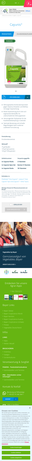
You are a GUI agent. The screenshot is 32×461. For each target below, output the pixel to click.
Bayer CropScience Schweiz (14, 322)
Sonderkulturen (9, 357)
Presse (6, 325)
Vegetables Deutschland (12, 328)
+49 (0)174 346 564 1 (16, 394)
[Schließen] (1, 10)
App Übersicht (16, 291)
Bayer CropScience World (13, 314)
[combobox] (16, 97)
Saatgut (6, 355)
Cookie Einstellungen (16, 447)
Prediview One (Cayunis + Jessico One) (15, 179)
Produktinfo (6, 34)
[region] (16, 433)
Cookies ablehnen (16, 452)
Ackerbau (7, 352)
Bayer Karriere (9, 316)
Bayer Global (8, 311)
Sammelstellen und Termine (14, 370)
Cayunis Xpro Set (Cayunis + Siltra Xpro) (15, 182)
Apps (6, 341)
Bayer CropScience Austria (13, 319)
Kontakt (7, 399)
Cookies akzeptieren (16, 457)
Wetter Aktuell (9, 343)
